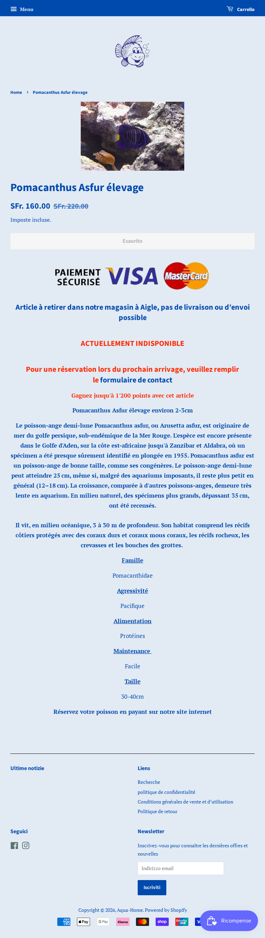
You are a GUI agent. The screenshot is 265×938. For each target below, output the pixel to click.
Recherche (149, 782)
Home (16, 92)
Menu (26, 9)
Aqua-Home (130, 910)
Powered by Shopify (166, 910)
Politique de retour (157, 811)
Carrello (245, 9)
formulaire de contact (136, 380)
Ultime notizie (27, 768)
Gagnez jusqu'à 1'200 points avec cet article (132, 395)
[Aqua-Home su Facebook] (14, 847)
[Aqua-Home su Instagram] (25, 847)
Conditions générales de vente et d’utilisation (185, 801)
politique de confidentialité (166, 792)
